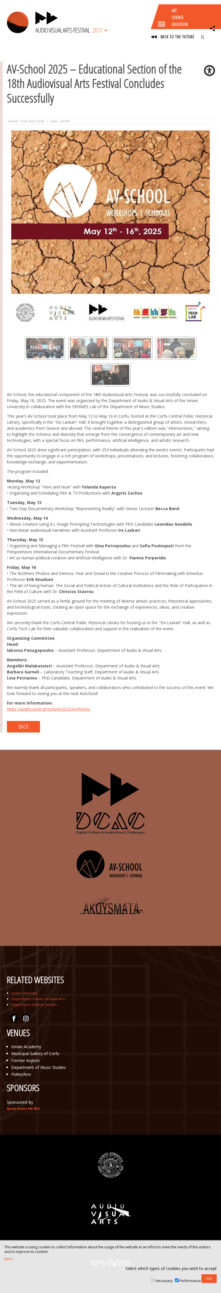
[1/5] (45, 348)
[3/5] (132, 348)
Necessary (164, 1280)
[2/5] (88, 348)
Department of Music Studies (34, 1004)
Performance (190, 1280)
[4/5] (176, 348)
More (8, 1259)
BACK (23, 726)
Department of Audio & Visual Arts (38, 999)
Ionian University (24, 993)
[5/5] (110, 375)
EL (202, 36)
